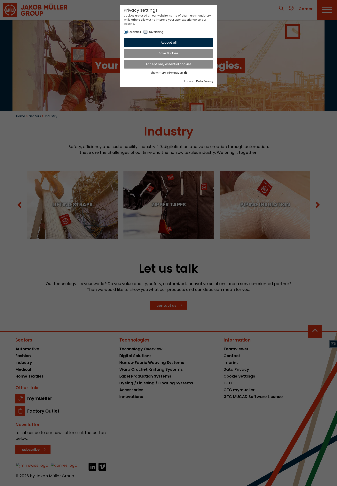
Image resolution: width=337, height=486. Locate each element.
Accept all (168, 42)
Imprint (189, 81)
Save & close (168, 53)
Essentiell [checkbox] (135, 32)
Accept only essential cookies (168, 64)
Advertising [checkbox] (155, 32)
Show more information (167, 73)
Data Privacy (204, 81)
